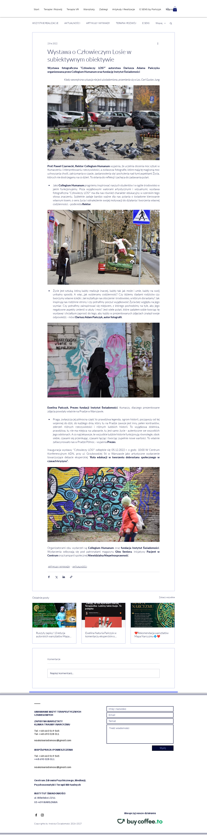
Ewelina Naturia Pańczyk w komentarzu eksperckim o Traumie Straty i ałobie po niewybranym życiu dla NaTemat (100, 634)
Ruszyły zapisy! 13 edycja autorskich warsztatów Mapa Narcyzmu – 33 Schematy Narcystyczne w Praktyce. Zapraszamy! (52, 634)
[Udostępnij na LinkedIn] (63, 577)
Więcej (159, 23)
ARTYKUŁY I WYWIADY (98, 23)
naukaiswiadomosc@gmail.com (52, 740)
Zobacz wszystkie (167, 597)
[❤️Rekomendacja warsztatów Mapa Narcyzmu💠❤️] (153, 615)
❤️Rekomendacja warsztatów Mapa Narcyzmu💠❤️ (151, 634)
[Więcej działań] (158, 43)
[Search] (168, 9)
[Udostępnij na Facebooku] (48, 577)
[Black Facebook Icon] (36, 815)
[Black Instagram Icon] (42, 815)
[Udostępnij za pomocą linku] (71, 577)
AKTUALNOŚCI (72, 23)
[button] (175, 9)
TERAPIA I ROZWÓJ (126, 23)
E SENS (146, 23)
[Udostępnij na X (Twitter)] (56, 577)
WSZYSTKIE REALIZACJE (45, 23)
